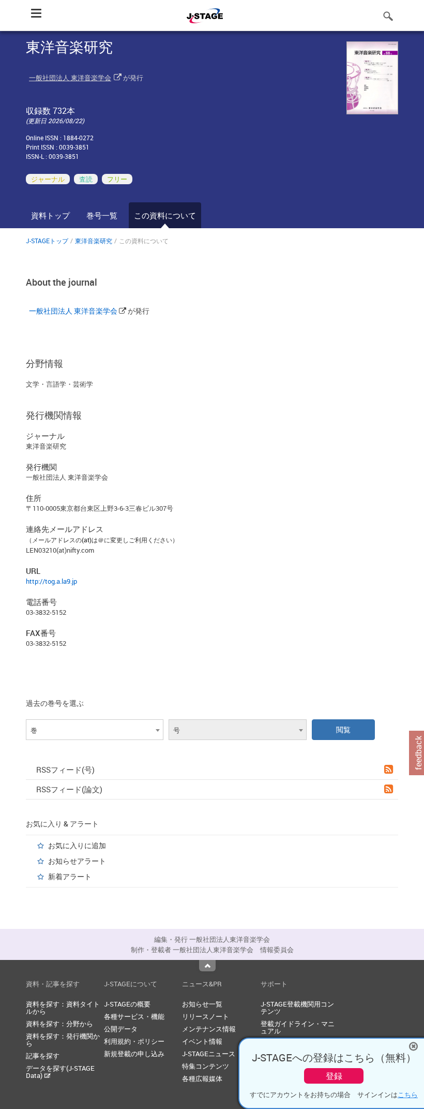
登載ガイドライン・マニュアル (298, 1027)
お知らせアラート (77, 861)
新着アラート (70, 876)
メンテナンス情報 (209, 1028)
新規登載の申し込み (134, 1053)
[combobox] (94, 729)
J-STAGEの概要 (127, 1004)
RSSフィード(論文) (69, 789)
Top (207, 965)
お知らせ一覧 (202, 1004)
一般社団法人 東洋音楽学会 (70, 77)
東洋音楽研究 (93, 240)
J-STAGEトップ (47, 240)
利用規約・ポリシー (134, 1041)
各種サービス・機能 (134, 1016)
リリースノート (205, 1016)
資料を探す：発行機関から (63, 1039)
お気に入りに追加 (77, 845)
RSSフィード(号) (65, 769)
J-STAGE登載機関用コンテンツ (297, 1007)
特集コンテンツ (205, 1066)
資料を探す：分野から (59, 1023)
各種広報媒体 (202, 1078)
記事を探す (42, 1055)
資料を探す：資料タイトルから (63, 1007)
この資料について (165, 215)
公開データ (121, 1028)
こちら (408, 1094)
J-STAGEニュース (208, 1053)
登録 (334, 1076)
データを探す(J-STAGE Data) (60, 1071)
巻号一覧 (101, 215)
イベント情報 (202, 1041)
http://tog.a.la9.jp (51, 581)
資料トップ (50, 215)
